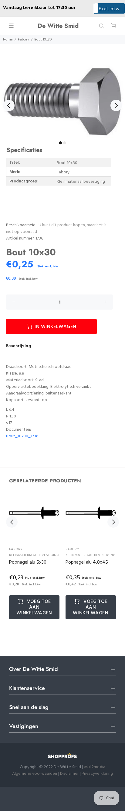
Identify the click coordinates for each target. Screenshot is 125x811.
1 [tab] (60, 142)
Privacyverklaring (97, 773)
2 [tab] (64, 142)
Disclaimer (70, 773)
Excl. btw (109, 9)
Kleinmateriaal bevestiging (34, 555)
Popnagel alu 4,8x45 (87, 562)
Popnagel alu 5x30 (27, 562)
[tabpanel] (62, 101)
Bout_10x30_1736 (22, 436)
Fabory (23, 40)
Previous (9, 105)
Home (8, 40)
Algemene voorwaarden (34, 773)
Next (116, 105)
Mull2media (94, 767)
